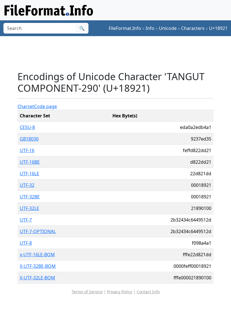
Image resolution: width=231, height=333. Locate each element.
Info (150, 28)
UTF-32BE (30, 197)
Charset (25, 106)
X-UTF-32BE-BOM (38, 266)
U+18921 (218, 28)
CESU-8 (27, 127)
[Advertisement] (120, 53)
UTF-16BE (30, 162)
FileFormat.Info (125, 28)
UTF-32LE (29, 208)
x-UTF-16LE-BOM (37, 254)
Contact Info (148, 291)
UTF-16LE (29, 173)
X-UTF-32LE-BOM (37, 278)
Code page (45, 106)
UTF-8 (26, 243)
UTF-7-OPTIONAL (38, 231)
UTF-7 (26, 220)
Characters (193, 28)
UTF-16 (27, 150)
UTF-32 (27, 185)
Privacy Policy (119, 291)
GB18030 (29, 139)
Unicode (168, 28)
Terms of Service (87, 291)
